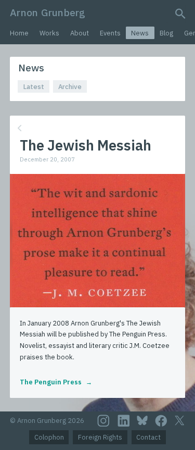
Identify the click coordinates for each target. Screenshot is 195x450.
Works (49, 33)
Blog (166, 33)
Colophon (49, 437)
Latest (33, 86)
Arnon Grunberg (47, 12)
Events (110, 33)
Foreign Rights (100, 437)
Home (19, 33)
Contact (148, 437)
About (79, 33)
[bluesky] (142, 420)
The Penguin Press (51, 382)
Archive (70, 86)
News (140, 33)
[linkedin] (124, 421)
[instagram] (103, 421)
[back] (96, 128)
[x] (179, 420)
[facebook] (161, 421)
